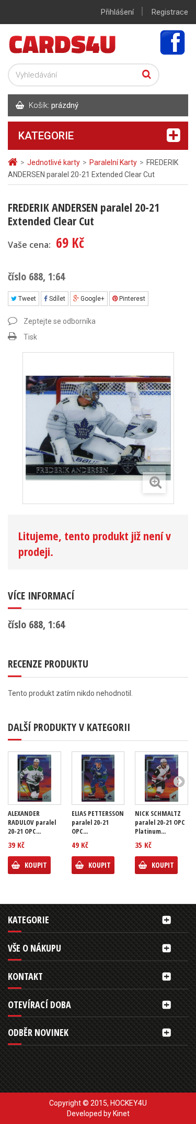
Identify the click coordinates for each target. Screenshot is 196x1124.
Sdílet (56, 298)
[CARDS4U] (63, 43)
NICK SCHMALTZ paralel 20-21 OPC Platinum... (160, 822)
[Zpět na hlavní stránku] (14, 162)
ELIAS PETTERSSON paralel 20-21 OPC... (98, 822)
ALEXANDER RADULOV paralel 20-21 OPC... (32, 822)
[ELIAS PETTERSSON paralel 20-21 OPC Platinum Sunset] (98, 778)
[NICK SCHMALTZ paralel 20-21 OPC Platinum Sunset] (161, 778)
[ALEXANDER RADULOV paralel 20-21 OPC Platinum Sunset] (34, 778)
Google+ (92, 298)
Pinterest (131, 298)
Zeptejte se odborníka (60, 321)
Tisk (30, 337)
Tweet (26, 298)
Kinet (121, 1113)
